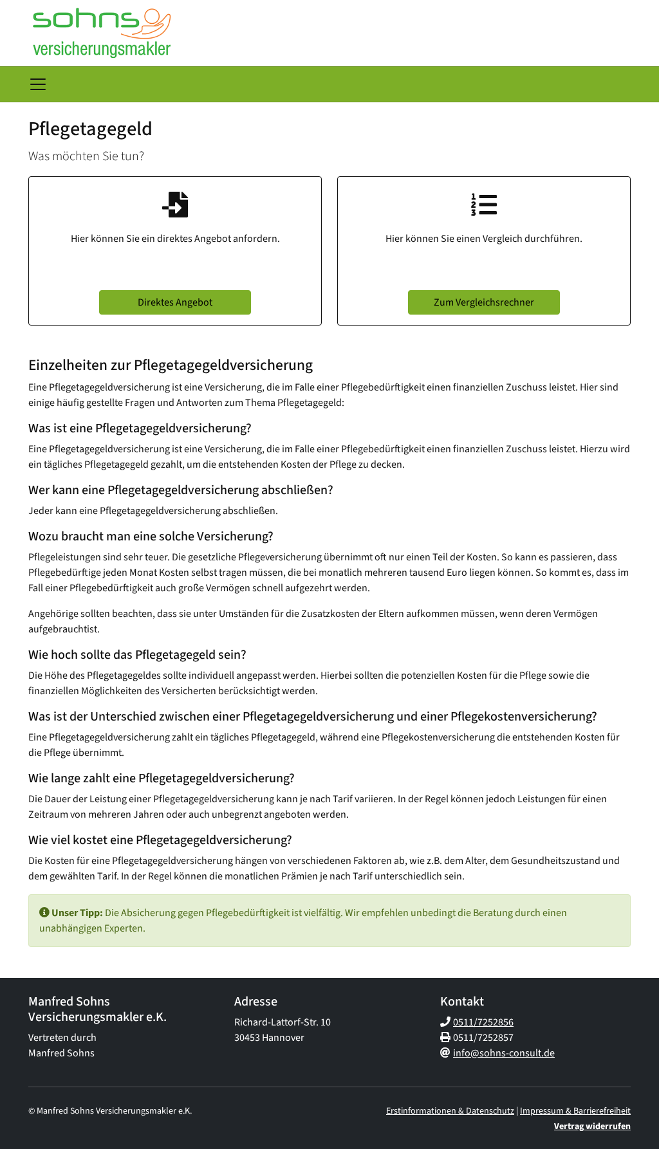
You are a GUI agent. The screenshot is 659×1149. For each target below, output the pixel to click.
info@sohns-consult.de (504, 1053)
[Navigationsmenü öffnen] (38, 84)
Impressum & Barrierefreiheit (575, 1111)
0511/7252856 (483, 1022)
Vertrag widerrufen (592, 1126)
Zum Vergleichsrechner (484, 302)
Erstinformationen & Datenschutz (450, 1111)
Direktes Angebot (175, 302)
